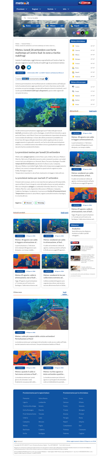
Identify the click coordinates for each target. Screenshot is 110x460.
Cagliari (81, 433)
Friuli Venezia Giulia (29, 414)
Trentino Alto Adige (29, 406)
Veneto (41, 406)
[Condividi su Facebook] (17, 69)
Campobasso (67, 426)
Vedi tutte (64, 293)
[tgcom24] (85, 3)
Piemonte (26, 398)
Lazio (40, 418)
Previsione (20, 72)
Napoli (65, 422)
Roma (81, 418)
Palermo (66, 433)
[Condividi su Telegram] (29, 69)
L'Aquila (81, 422)
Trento (65, 406)
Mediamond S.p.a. (27, 451)
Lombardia (42, 402)
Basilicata (26, 429)
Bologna (81, 410)
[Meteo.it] (22, 3)
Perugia (65, 418)
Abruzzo (41, 422)
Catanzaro (82, 429)
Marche (41, 410)
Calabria (41, 429)
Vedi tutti (64, 213)
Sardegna (42, 433)
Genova (65, 402)
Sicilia (25, 433)
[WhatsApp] (87, 33)
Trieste (65, 410)
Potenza (66, 429)
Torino (65, 398)
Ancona (65, 414)
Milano (81, 402)
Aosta (81, 398)
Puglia (41, 426)
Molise (25, 426)
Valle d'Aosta (43, 398)
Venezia (81, 406)
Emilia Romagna (28, 410)
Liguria (25, 402)
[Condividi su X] (23, 69)
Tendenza (20, 332)
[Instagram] (78, 33)
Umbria (25, 418)
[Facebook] (74, 33)
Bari (80, 426)
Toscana (41, 414)
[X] (82, 33)
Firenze (81, 414)
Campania (26, 422)
